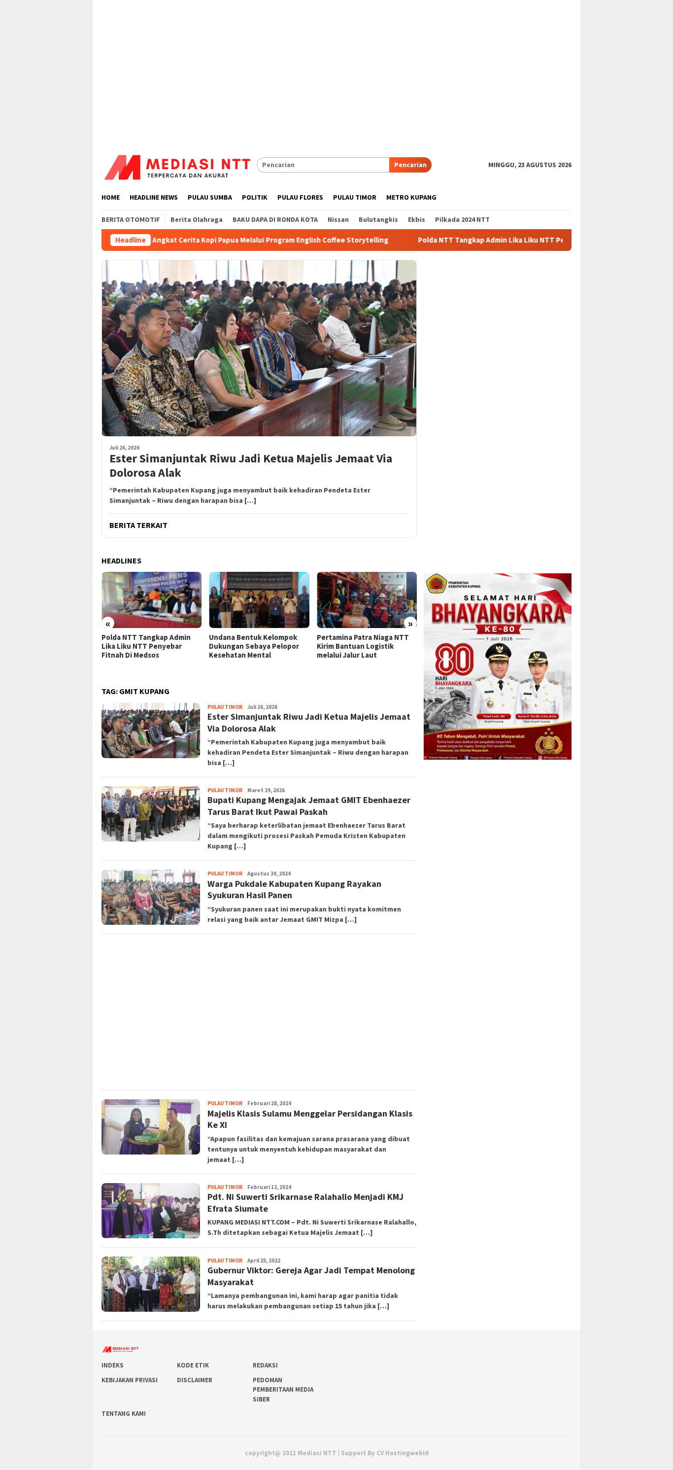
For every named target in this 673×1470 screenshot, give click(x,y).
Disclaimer (194, 1380)
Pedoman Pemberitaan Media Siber (283, 1389)
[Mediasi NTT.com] (179, 164)
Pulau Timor (224, 706)
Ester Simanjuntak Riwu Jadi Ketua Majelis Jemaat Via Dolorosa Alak (250, 466)
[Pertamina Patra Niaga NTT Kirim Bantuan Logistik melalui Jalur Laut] (367, 600)
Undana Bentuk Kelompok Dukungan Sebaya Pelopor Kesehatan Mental (254, 646)
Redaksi (265, 1365)
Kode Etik (193, 1365)
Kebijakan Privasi (129, 1380)
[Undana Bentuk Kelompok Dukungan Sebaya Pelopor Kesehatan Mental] (259, 600)
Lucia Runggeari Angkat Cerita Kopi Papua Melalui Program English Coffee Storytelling (195, 240)
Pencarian (410, 164)
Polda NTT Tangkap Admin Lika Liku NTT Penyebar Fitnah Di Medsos (485, 240)
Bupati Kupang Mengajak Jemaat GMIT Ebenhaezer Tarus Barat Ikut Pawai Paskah (308, 805)
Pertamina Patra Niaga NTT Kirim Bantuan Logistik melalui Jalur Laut (363, 646)
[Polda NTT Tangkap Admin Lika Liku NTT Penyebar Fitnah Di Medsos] (151, 600)
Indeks (112, 1365)
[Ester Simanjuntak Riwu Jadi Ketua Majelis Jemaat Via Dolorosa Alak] (259, 348)
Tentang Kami (123, 1413)
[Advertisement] (336, 69)
